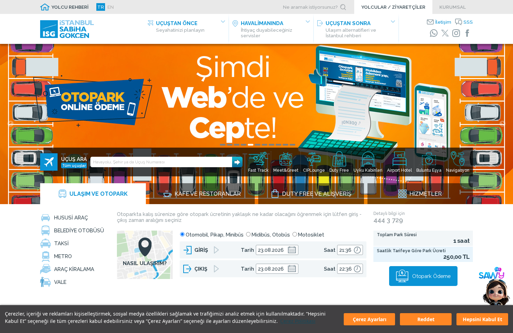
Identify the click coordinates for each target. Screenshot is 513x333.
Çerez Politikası (297, 321)
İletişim (443, 22)
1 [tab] (222, 145)
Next (502, 124)
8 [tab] (271, 145)
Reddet (425, 319)
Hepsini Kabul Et (482, 319)
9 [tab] (278, 145)
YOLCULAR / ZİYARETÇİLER (393, 7)
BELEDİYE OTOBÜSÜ (79, 230)
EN (110, 7)
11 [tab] (292, 145)
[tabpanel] (256, 124)
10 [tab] (285, 145)
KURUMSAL (452, 7)
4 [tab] (243, 145)
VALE (60, 282)
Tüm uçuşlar (74, 165)
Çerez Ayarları (369, 319)
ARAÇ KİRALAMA (74, 269)
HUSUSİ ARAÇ (71, 217)
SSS (468, 22)
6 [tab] (257, 145)
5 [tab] (250, 145)
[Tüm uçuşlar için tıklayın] (49, 162)
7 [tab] (264, 145)
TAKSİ (61, 243)
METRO (63, 256)
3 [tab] (236, 145)
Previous (10, 124)
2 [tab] (229, 145)
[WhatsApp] (433, 33)
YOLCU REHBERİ (70, 7)
